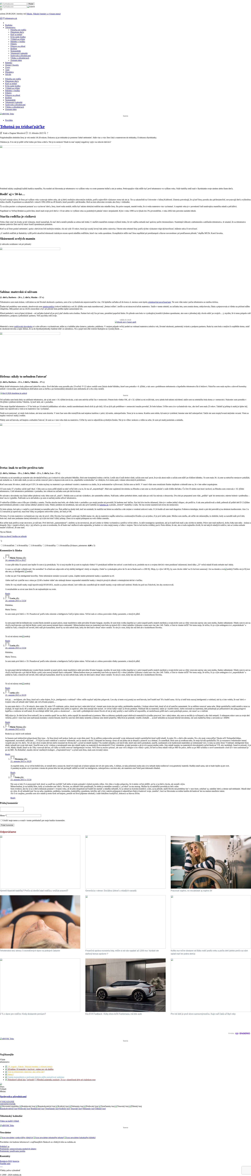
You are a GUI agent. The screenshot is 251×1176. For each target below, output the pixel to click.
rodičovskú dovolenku (23, 326)
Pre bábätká (90, 1137)
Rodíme (13, 48)
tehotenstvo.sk (11, 18)
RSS (10, 1161)
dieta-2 (10, 1074)
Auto (7, 70)
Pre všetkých (27, 1137)
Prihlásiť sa (4, 1146)
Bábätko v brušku (17, 41)
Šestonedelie (15, 51)
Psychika (9, 120)
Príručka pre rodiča (18, 30)
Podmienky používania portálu (12, 1151)
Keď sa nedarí (16, 34)
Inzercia (16, 1161)
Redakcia (4, 1161)
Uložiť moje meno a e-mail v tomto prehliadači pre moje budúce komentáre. (34, 820)
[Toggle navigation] (1, 18)
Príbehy (13, 44)
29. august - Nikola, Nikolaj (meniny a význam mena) (29, 1067)
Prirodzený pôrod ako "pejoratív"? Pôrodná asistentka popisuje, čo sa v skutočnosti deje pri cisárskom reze (51, 1080)
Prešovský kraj (24, 1109)
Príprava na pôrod (17, 46)
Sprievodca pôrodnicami (20, 56)
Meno (3, 815)
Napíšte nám (5, 1163)
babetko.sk (103, 505)
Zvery (7, 67)
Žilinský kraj (100, 1109)
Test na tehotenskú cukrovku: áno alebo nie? (25, 1072)
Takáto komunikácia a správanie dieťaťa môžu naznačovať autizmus (35, 1077)
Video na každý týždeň (9, 1121)
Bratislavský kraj (38, 1109)
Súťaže (8, 74)
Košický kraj (64, 1109)
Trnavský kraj (76, 1109)
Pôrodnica (9, 72)
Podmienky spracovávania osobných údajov (18, 1149)
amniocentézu (48, 306)
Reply (7, 594)
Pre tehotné (59, 1137)
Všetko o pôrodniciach (19, 58)
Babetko (8, 63)
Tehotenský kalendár (19, 53)
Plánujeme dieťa (17, 32)
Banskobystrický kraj (9, 1109)
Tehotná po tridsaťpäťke (22, 126)
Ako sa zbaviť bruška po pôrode (13, 536)
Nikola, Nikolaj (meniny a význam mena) (43, 14)
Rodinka (8, 25)
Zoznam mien (16, 60)
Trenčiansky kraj (52, 1109)
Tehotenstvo (10, 27)
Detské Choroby (12, 65)
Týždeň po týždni (17, 39)
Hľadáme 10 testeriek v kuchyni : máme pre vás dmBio (30, 1069)
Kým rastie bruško (18, 37)
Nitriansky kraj (88, 1109)
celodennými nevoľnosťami (159, 302)
